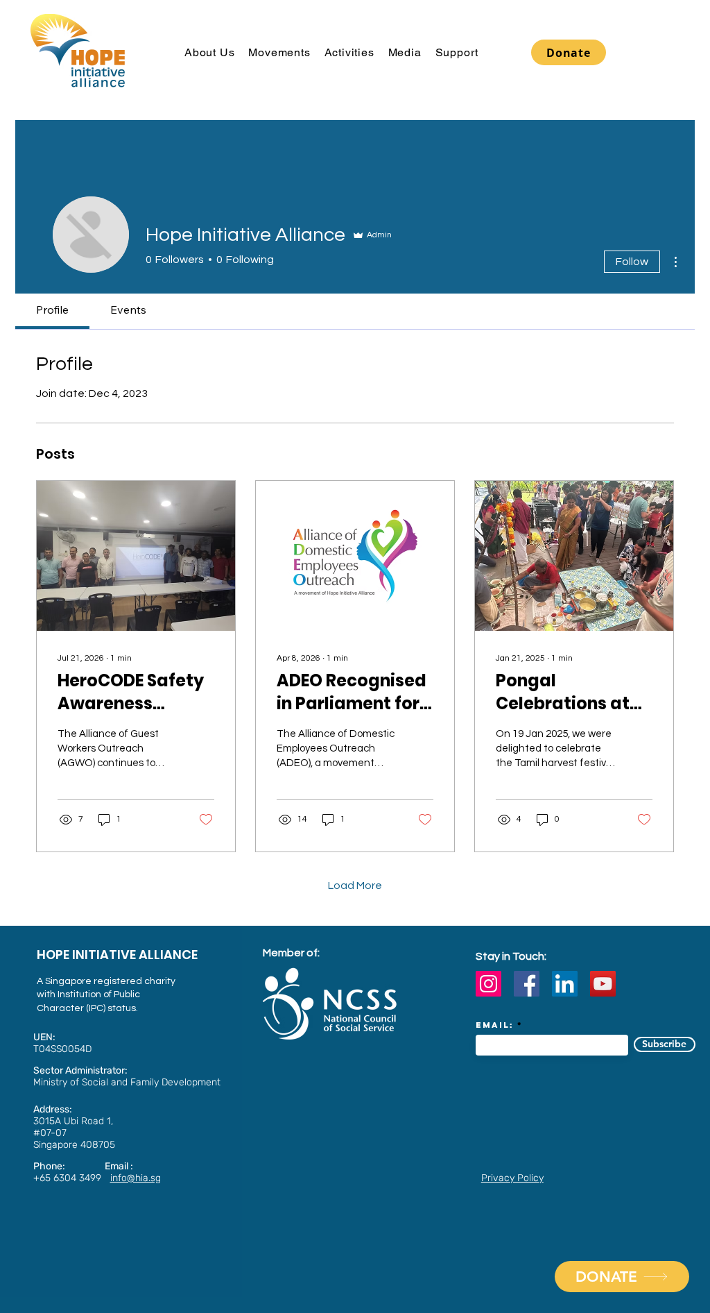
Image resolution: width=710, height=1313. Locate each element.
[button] (209, 52)
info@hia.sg (135, 1178)
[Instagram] (488, 984)
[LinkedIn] (565, 984)
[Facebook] (526, 984)
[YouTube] (603, 984)
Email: (495, 1025)
